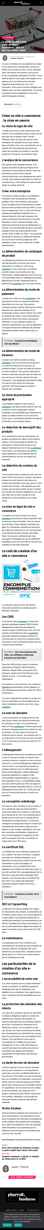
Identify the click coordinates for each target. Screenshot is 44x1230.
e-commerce (16, 284)
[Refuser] (41, 1220)
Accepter (7, 1225)
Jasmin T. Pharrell (17, 58)
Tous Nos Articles (33, 1210)
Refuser (18, 1225)
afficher (17, 104)
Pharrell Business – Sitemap (14, 1210)
